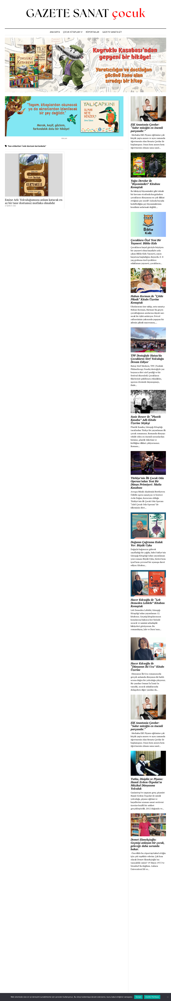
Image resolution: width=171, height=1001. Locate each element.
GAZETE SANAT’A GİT (112, 32)
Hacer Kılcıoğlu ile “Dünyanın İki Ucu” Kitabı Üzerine (147, 666)
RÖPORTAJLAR (92, 32)
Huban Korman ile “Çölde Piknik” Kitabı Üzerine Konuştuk (147, 299)
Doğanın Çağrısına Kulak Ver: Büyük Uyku (147, 543)
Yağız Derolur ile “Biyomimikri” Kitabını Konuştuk (145, 184)
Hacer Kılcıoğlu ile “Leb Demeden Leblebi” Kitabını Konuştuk (148, 603)
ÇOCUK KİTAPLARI (71, 32)
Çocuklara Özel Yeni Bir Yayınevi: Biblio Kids (146, 241)
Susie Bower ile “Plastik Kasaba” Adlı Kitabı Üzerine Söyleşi (146, 420)
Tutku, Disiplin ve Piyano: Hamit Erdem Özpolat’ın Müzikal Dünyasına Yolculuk (147, 783)
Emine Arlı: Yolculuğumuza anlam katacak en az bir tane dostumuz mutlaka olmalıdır (33, 201)
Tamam (138, 997)
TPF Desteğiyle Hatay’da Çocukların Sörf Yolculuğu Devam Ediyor (147, 359)
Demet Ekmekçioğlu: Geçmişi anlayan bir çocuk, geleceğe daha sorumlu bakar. (147, 844)
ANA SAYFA (55, 32)
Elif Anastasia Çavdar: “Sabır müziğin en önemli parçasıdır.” (147, 128)
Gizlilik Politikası (152, 997)
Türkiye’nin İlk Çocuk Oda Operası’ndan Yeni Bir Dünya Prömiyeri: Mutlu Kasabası (147, 482)
